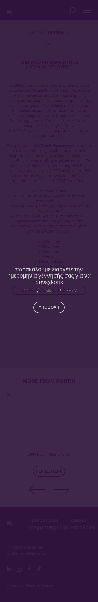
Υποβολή (49, 307)
